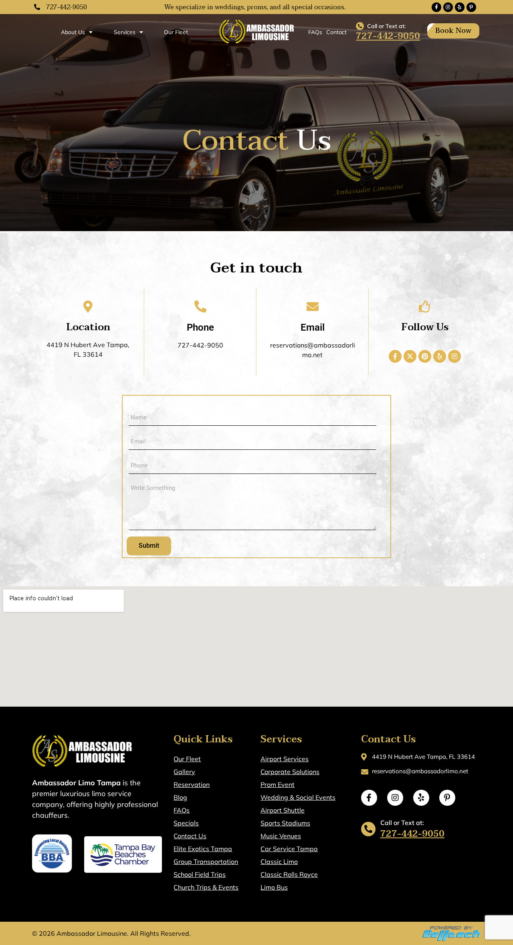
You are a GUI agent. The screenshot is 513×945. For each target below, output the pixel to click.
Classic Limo (279, 862)
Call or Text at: (386, 26)
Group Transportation (206, 862)
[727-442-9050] (37, 7)
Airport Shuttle (283, 810)
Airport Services (285, 759)
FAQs (315, 32)
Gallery (184, 772)
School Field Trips (200, 874)
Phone (200, 327)
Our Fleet (176, 32)
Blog (180, 797)
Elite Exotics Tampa (203, 849)
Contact (336, 32)
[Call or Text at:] (360, 26)
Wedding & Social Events (298, 797)
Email (313, 327)
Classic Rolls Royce (289, 874)
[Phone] (200, 307)
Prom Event (278, 784)
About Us (73, 32)
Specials (186, 823)
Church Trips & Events (206, 887)
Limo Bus (274, 887)
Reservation (192, 784)
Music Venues (281, 836)
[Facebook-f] (436, 7)
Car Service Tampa (289, 849)
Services (124, 32)
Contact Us (190, 836)
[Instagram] (448, 7)
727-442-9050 (66, 7)
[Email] (313, 307)
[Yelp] (460, 7)
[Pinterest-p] (471, 7)
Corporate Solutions (290, 772)
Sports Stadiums (285, 823)
